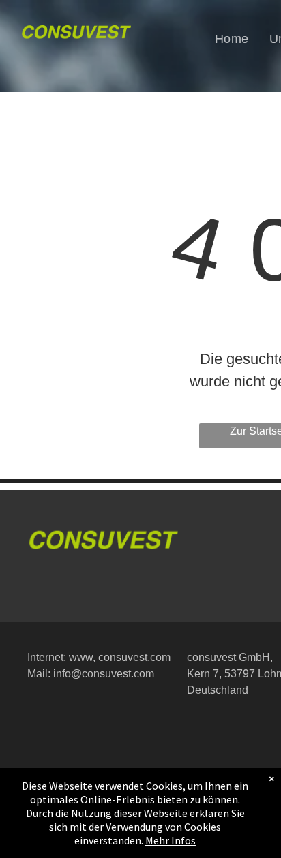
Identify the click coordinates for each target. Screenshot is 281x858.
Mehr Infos (170, 840)
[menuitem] (232, 39)
